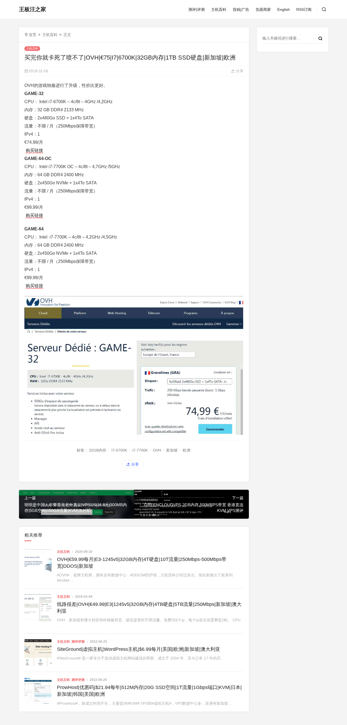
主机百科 (218, 9)
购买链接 (34, 150)
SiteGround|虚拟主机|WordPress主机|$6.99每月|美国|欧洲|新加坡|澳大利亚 (138, 649)
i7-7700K (140, 450)
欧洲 (186, 450)
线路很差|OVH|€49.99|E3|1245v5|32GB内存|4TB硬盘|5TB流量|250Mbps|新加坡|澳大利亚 (149, 608)
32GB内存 (97, 450)
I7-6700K (119, 450)
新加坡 (172, 450)
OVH (157, 450)
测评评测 (78, 642)
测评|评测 (196, 9)
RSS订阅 (303, 9)
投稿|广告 (241, 9)
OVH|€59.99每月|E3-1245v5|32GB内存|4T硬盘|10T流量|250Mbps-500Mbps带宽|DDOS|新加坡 (141, 563)
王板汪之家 (32, 9)
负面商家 (263, 9)
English (283, 9)
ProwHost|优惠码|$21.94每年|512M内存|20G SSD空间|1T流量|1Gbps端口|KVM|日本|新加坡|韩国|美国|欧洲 (149, 691)
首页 (32, 34)
